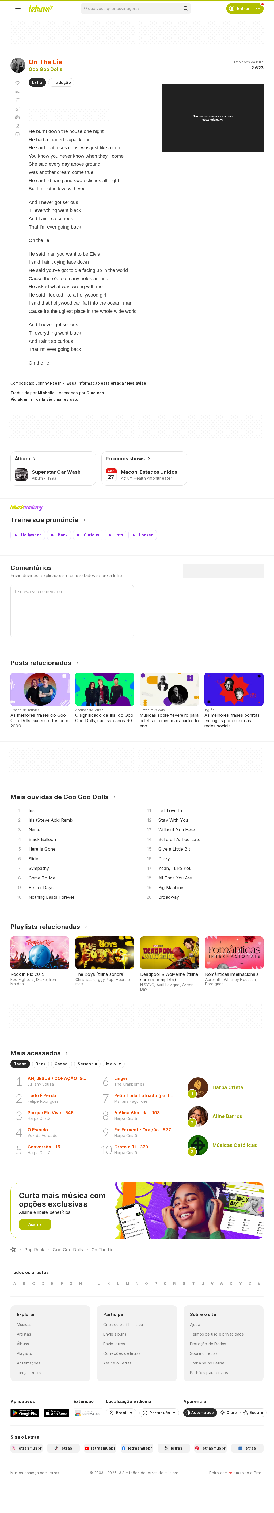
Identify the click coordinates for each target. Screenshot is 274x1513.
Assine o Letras (117, 1363)
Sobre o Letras (204, 1353)
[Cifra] (17, 108)
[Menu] (17, 8)
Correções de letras (121, 1353)
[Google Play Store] (24, 1412)
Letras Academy (137, 508)
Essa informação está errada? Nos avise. (107, 383)
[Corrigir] (17, 126)
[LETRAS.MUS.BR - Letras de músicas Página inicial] (40, 8)
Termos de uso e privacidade (217, 1334)
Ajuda (195, 1324)
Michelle (46, 392)
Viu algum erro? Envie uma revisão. (44, 399)
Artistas (24, 1334)
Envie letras (114, 1343)
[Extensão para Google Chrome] (88, 1412)
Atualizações (29, 1363)
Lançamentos (29, 1372)
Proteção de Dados (208, 1343)
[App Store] (56, 1412)
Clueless (95, 392)
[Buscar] (185, 8)
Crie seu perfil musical (123, 1324)
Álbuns (23, 1343)
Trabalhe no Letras (207, 1363)
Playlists (24, 1353)
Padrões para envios (209, 1372)
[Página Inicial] (13, 1249)
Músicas (24, 1324)
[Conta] (258, 8)
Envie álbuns (114, 1334)
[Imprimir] (17, 117)
